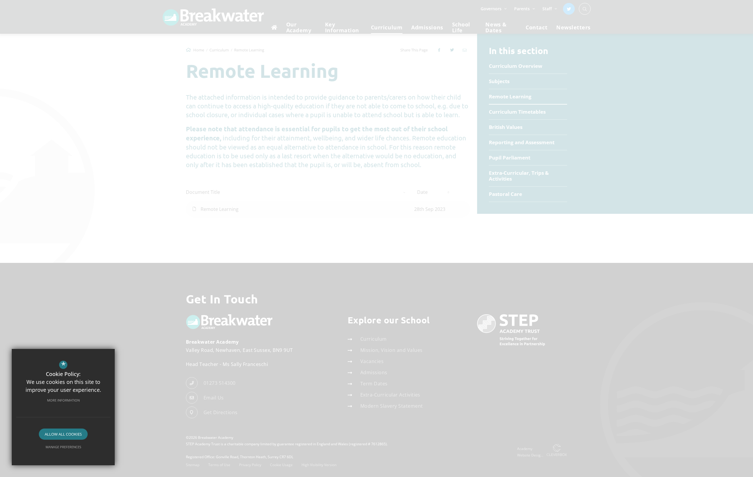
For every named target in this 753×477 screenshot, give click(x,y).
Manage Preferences (63, 447)
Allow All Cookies (63, 434)
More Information (63, 400)
